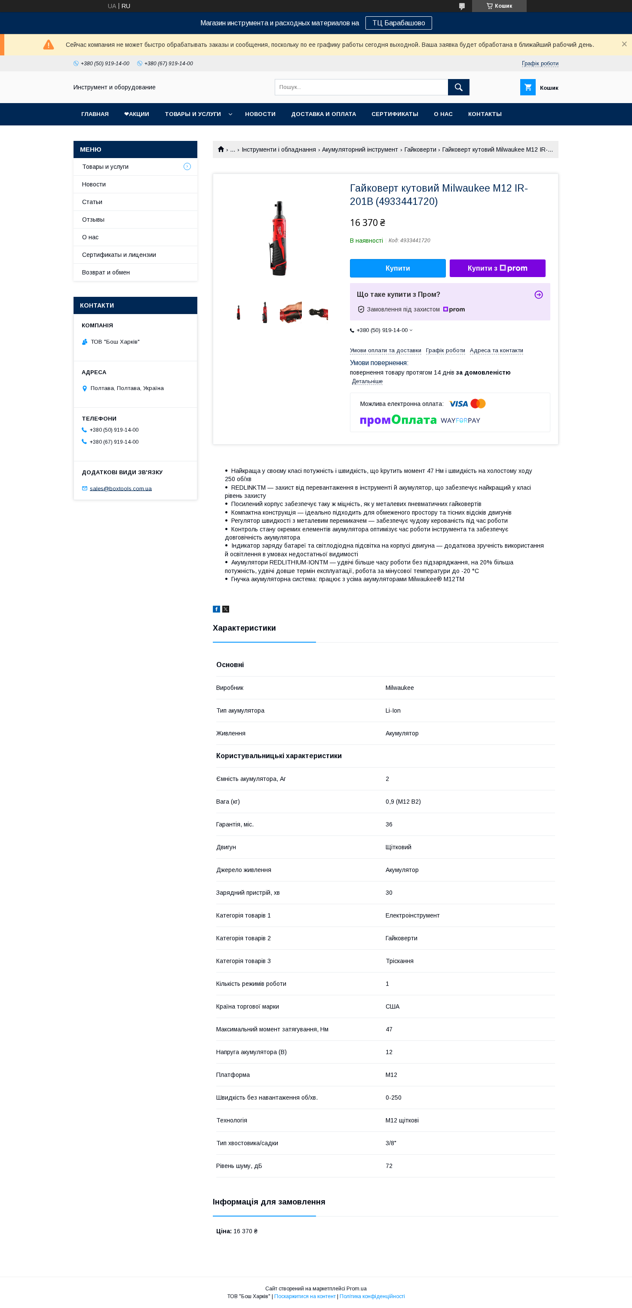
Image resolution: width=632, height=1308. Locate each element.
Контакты (485, 114)
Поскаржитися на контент (305, 1296)
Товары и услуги (193, 114)
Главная (95, 114)
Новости (260, 114)
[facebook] (216, 610)
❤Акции (136, 114)
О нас (443, 114)
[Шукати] (458, 87)
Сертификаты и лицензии (119, 254)
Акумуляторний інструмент (360, 149)
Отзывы (93, 219)
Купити (398, 268)
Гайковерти (420, 149)
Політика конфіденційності (372, 1296)
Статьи (92, 201)
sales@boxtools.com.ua (121, 488)
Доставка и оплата (323, 114)
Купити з (482, 268)
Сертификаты (394, 114)
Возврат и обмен (106, 272)
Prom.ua (357, 1289)
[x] (225, 610)
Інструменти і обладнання (279, 149)
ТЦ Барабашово (398, 23)
